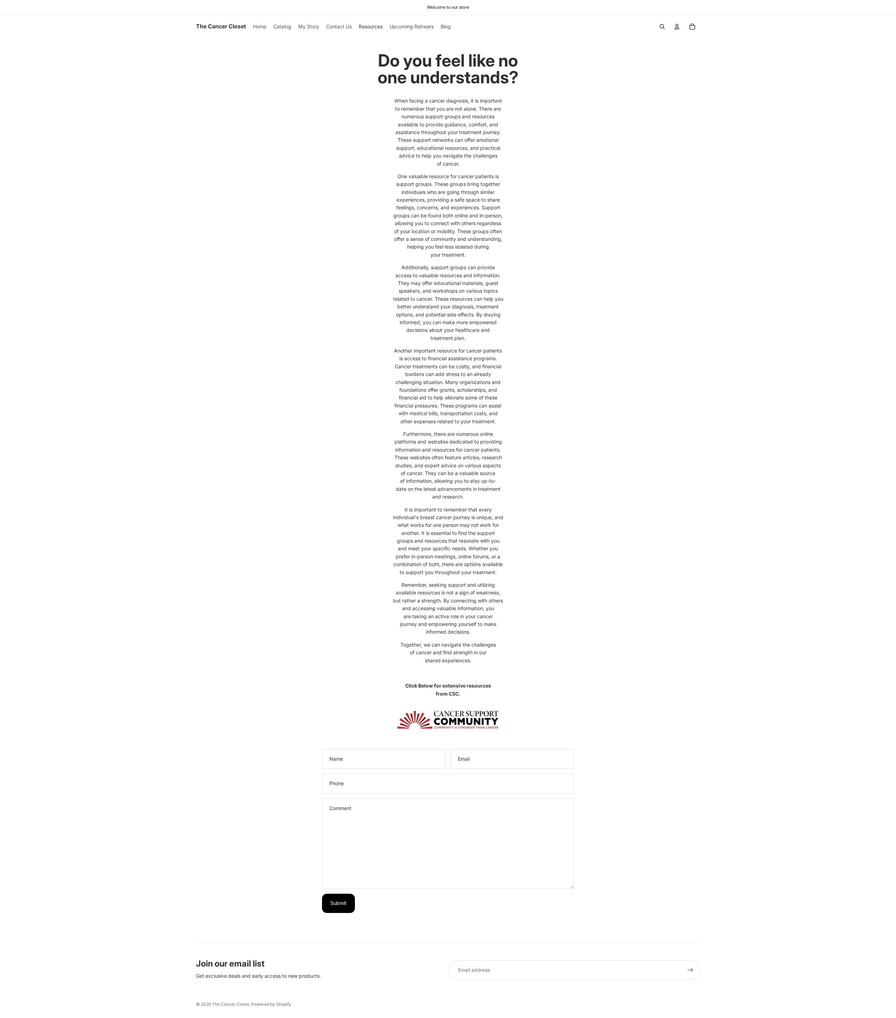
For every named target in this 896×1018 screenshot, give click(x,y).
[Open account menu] (677, 26)
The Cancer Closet (230, 1004)
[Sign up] (690, 970)
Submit (338, 903)
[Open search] (662, 26)
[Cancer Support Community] (448, 720)
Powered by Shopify (271, 1004)
